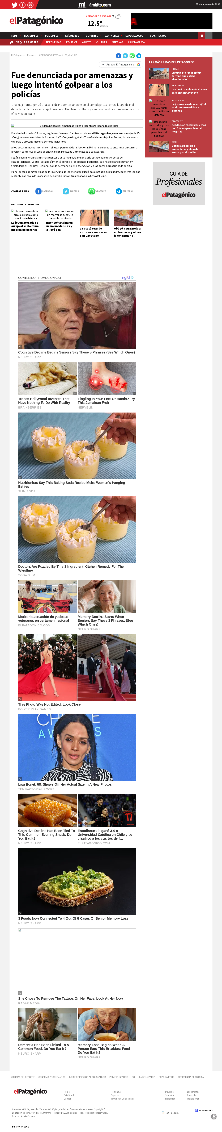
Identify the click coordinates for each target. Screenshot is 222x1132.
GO (133, 1077)
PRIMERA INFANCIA (118, 1077)
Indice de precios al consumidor (87, 1077)
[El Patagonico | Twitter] (14, 4)
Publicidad (192, 1095)
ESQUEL (175, 142)
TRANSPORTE (177, 121)
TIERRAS (175, 69)
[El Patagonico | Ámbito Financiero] (100, 4)
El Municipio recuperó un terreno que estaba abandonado (186, 76)
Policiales (51, 35)
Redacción (170, 1098)
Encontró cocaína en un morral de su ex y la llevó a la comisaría (59, 228)
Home (14, 35)
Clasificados (158, 35)
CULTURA (101, 42)
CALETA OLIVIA (136, 42)
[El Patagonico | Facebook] (22, 4)
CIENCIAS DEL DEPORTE (23, 1077)
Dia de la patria (147, 1077)
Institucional (193, 1098)
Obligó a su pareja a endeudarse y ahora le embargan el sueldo (127, 234)
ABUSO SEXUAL (178, 85)
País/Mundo (72, 35)
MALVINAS (117, 42)
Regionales (31, 35)
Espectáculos (134, 35)
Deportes (92, 35)
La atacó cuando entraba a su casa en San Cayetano (94, 232)
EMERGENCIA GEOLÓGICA (191, 1077)
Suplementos (193, 1091)
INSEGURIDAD (53, 42)
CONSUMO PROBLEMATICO (52, 1077)
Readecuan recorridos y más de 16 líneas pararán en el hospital (189, 128)
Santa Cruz (112, 35)
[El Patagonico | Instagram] (30, 4)
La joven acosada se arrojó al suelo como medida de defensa (25, 226)
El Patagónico (18, 55)
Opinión (67, 1098)
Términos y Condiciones (122, 1098)
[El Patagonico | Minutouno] (82, 4)
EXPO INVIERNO (166, 1077)
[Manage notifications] (214, 1116)
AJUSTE (86, 42)
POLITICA (71, 42)
